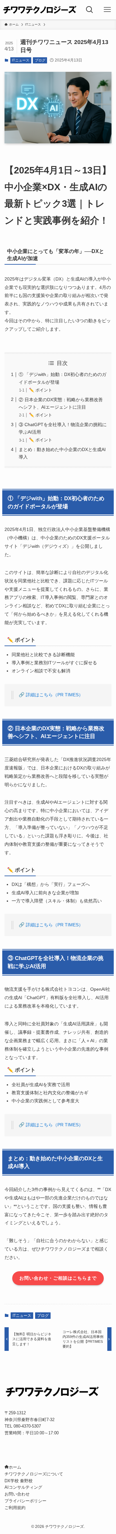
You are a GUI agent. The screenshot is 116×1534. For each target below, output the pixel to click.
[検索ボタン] (90, 9)
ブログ (40, 60)
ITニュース (20, 60)
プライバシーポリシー (25, 1500)
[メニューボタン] (107, 9)
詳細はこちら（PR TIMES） (54, 694)
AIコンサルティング (23, 1487)
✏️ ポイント (40, 390)
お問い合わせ (17, 1494)
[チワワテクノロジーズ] (40, 9)
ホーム (15, 1467)
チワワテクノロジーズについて (34, 1474)
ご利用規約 (15, 1507)
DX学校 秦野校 (19, 1480)
